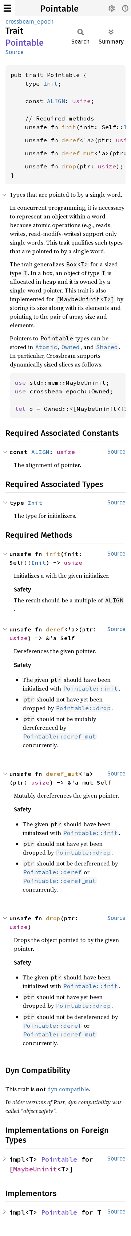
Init (50, 83)
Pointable (59, 9)
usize (81, 101)
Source (14, 52)
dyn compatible (68, 1089)
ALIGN (56, 101)
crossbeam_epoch (29, 21)
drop (68, 166)
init (68, 127)
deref (70, 140)
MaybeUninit (35, 1169)
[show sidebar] (7, 8)
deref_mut (77, 153)
